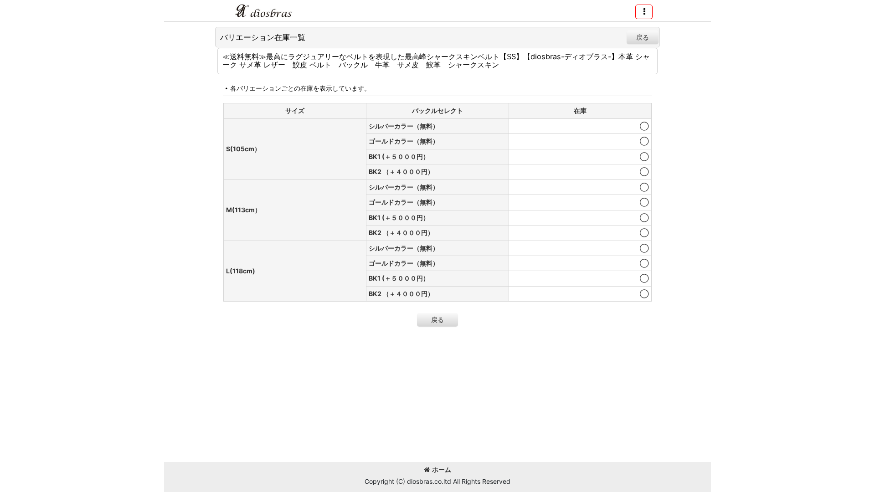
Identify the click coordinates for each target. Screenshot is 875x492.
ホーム (441, 469)
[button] (644, 12)
